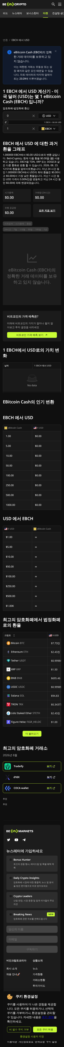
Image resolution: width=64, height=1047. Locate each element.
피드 (5, 13)
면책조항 (40, 1041)
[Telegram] (24, 840)
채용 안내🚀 (13, 974)
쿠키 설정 (51, 1041)
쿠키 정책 (48, 1017)
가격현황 (38, 974)
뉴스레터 (17, 13)
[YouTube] (16, 840)
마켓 (45, 13)
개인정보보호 (25, 1041)
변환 (5, 40)
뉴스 (35, 968)
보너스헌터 (32, 13)
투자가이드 (39, 985)
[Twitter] (8, 840)
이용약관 (12, 1041)
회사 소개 (11, 968)
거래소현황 (39, 980)
